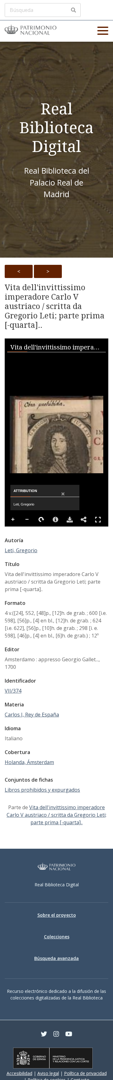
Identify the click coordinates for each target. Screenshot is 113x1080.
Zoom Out (27, 519)
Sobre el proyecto (56, 915)
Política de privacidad (85, 1073)
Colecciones (56, 937)
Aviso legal (48, 1073)
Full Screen (98, 519)
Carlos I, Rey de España (32, 714)
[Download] (69, 519)
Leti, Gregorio (21, 550)
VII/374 (13, 690)
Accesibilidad (19, 1073)
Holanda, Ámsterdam (29, 762)
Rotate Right (41, 519)
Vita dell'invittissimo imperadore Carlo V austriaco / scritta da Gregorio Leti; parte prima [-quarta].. (55, 306)
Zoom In (13, 519)
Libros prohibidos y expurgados (42, 789)
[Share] (84, 519)
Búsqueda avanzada (56, 958)
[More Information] (55, 519)
